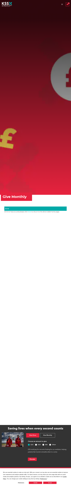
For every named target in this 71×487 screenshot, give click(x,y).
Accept (50, 482)
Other (54, 444)
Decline (35, 482)
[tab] (32, 435)
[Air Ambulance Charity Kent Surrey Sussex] (7, 4)
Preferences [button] (43, 478)
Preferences (21, 482)
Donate (32, 459)
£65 (46, 444)
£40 (39, 444)
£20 (32, 444)
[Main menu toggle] (62, 4)
